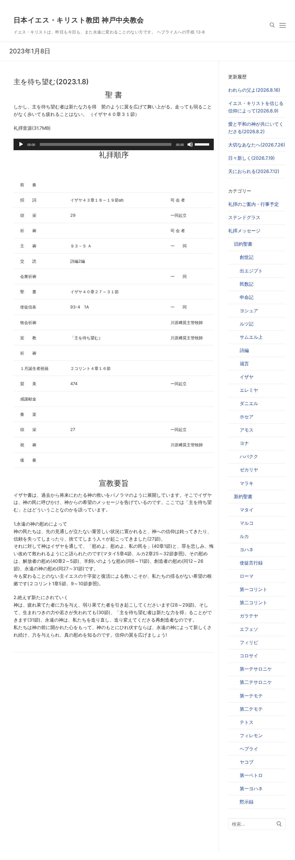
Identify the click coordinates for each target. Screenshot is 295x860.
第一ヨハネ (251, 788)
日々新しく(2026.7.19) (251, 158)
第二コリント (253, 602)
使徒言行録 (251, 563)
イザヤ (247, 377)
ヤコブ (247, 762)
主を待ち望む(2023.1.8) (51, 82)
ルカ (244, 536)
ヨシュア (249, 310)
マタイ (247, 510)
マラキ (247, 483)
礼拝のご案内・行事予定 (253, 204)
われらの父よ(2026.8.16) (254, 90)
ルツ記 (247, 324)
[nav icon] (282, 25)
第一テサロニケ (256, 669)
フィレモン (251, 735)
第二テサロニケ (256, 682)
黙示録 (247, 802)
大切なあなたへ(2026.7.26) (256, 145)
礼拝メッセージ (244, 231)
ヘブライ (249, 749)
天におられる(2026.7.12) (253, 171)
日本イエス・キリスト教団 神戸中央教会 (79, 20)
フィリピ (249, 642)
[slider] (203, 144)
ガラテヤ (249, 616)
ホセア (247, 416)
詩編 (244, 350)
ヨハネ (247, 549)
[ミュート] (190, 144)
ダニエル (249, 403)
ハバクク (249, 456)
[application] (114, 144)
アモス (247, 430)
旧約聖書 (243, 244)
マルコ (247, 523)
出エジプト (251, 271)
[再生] (21, 144)
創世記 (247, 257)
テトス (247, 722)
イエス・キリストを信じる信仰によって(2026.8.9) (255, 107)
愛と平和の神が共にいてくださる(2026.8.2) (255, 127)
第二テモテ (251, 709)
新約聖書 (243, 496)
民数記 (247, 284)
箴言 (244, 363)
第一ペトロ (251, 775)
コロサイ (249, 655)
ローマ (247, 576)
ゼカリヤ (249, 470)
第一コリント (253, 589)
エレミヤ (249, 390)
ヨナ (244, 443)
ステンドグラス (244, 217)
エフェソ (249, 629)
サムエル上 (251, 337)
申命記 (247, 297)
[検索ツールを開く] (272, 25)
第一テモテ (251, 696)
